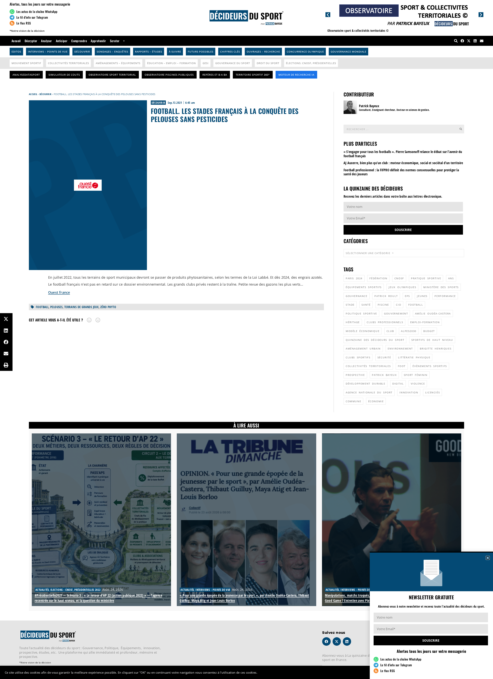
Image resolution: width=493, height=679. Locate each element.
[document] (246, 339)
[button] (487, 557)
